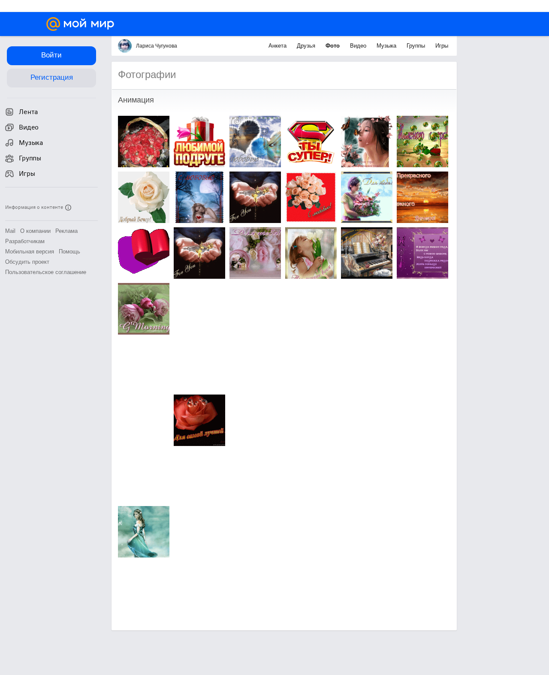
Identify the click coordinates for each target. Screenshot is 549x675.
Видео (359, 45)
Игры (441, 45)
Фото (333, 45)
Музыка (387, 45)
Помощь (69, 251)
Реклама (66, 231)
